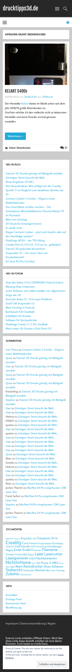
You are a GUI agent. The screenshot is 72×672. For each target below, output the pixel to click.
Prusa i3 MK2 (49, 563)
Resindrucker (33, 566)
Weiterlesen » (15, 136)
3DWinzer (47, 96)
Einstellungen (54, 546)
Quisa (9, 358)
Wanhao (40, 570)
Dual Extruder (22, 546)
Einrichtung (41, 546)
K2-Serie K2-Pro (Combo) (20, 261)
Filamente (49, 549)
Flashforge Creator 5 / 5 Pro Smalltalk (27, 324)
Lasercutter (53, 553)
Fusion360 (21, 554)
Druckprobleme (44, 543)
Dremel (33, 543)
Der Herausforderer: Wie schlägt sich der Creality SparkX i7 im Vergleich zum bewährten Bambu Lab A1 (34, 190)
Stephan (10, 399)
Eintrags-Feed (14, 599)
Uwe (8, 366)
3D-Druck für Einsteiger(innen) (24, 223)
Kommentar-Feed (16, 603)
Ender (18, 550)
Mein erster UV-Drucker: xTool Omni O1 (28, 328)
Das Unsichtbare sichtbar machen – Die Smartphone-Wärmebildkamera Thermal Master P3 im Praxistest (35, 211)
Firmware (10, 554)
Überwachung (25, 574)
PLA (38, 563)
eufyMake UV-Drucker (18, 316)
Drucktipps (57, 543)
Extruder (37, 550)
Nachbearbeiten (46, 558)
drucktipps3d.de (20, 8)
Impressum (12, 623)
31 (66, 147)
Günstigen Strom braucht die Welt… (26, 177)
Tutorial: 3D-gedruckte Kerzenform (25, 248)
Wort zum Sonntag (16, 219)
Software (57, 566)
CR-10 (54, 538)
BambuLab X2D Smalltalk (20, 311)
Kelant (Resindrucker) (20, 147)
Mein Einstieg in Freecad (20, 307)
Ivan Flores (12, 349)
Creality (13, 542)
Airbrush (9, 538)
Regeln (52, 623)
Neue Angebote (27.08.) (20, 181)
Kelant (25, 103)
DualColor (10, 546)
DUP (33, 546)
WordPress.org (13, 607)
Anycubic (26, 538)
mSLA (32, 558)
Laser (39, 554)
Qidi (12, 566)
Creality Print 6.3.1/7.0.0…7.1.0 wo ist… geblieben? (33, 244)
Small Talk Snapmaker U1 (20, 303)
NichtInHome (18, 562)
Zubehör (13, 573)
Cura (25, 543)
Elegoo (9, 550)
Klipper (31, 554)
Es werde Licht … (15, 228)
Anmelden (11, 595)
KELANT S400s (16, 91)
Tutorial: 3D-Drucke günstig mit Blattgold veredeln (34, 173)
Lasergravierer (17, 557)
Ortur (33, 563)
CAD (34, 538)
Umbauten (28, 570)
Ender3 (28, 549)
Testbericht (14, 569)
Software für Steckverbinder (21, 320)
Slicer (47, 566)
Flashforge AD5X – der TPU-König (25, 240)
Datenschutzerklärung (32, 623)
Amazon (16, 538)
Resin (19, 566)
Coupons (43, 538)
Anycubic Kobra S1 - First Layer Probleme (29, 299)
